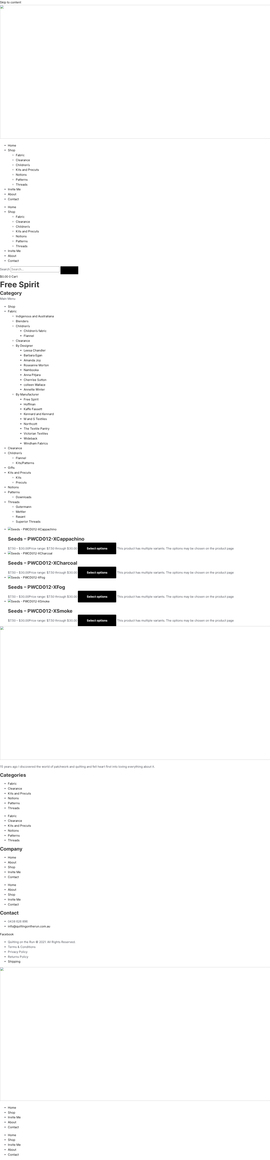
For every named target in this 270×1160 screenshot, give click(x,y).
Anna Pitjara (32, 375)
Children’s (23, 165)
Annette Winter (34, 389)
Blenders (22, 321)
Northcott (30, 424)
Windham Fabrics (36, 443)
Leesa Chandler (35, 350)
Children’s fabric (35, 331)
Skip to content (10, 2)
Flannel (29, 336)
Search (5, 269)
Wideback (30, 438)
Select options (97, 548)
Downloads (23, 497)
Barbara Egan (33, 355)
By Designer (24, 346)
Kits (18, 477)
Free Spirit (31, 399)
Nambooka (31, 370)
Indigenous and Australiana (35, 316)
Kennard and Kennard (39, 414)
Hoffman (30, 404)
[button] (135, 298)
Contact (13, 199)
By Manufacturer (27, 394)
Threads (21, 184)
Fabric (20, 155)
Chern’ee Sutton (35, 380)
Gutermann (23, 507)
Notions (21, 175)
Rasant (20, 516)
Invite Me (14, 189)
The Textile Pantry (36, 428)
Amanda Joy (32, 360)
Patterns (22, 179)
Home (12, 145)
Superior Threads (28, 521)
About (12, 194)
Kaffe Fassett (33, 409)
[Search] (69, 270)
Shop (11, 150)
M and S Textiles (35, 419)
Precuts (21, 482)
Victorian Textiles (36, 433)
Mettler (21, 512)
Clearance (23, 160)
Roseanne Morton (36, 365)
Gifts (11, 468)
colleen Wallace (34, 385)
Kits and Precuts (27, 170)
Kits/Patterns (25, 463)
